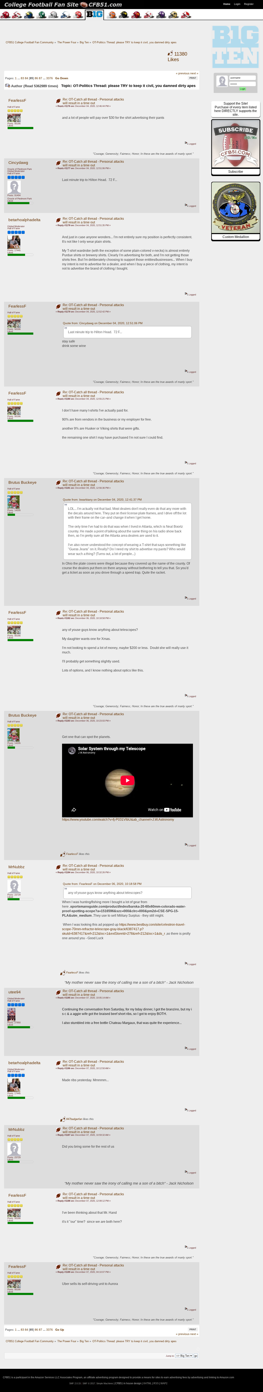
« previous (182, 73)
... (19, 78)
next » (194, 73)
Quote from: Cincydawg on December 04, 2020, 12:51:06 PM (103, 323)
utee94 (14, 992)
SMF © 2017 (89, 1383)
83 (22, 78)
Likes (177, 56)
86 (36, 78)
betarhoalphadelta (24, 220)
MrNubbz (16, 867)
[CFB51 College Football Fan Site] (131, 4)
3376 (49, 78)
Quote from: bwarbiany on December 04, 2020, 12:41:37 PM (102, 499)
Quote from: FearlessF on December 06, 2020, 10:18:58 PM (102, 883)
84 (26, 78)
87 (40, 78)
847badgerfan (74, 1119)
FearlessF (17, 100)
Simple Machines (104, 1383)
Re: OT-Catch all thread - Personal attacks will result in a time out (93, 101)
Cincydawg (18, 162)
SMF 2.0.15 (75, 1383)
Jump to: (170, 1356)
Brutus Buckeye (22, 482)
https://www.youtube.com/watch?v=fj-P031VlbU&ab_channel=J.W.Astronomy (118, 819)
